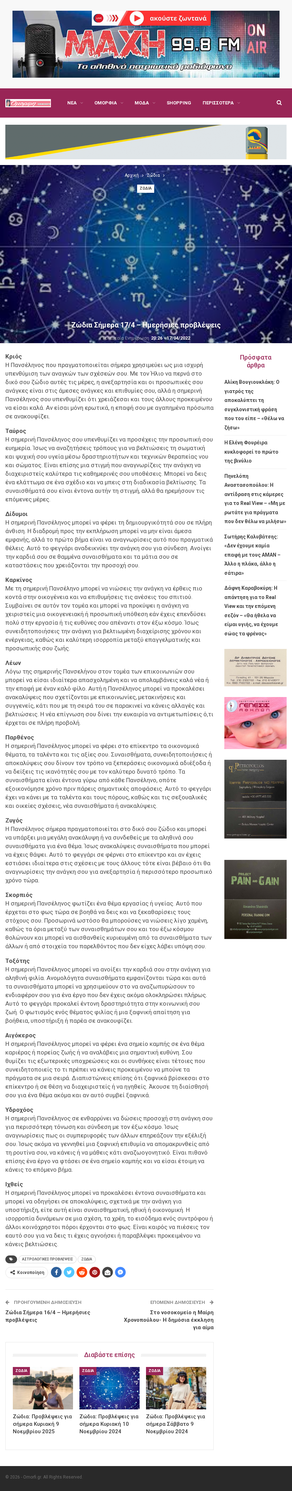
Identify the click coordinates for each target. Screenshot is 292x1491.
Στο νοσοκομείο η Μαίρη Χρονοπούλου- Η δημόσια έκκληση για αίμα (169, 1320)
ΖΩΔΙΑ (86, 1259)
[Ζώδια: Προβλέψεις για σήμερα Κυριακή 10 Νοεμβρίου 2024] (109, 1388)
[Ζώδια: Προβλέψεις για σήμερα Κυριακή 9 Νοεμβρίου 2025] (43, 1388)
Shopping (179, 102)
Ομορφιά (105, 102)
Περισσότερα (218, 102)
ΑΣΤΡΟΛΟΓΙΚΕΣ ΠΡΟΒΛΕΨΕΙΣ (47, 1259)
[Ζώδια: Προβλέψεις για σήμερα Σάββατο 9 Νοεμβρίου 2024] (176, 1388)
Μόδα (142, 102)
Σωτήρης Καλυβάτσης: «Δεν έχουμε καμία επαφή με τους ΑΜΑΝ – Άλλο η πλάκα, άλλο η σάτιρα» (252, 555)
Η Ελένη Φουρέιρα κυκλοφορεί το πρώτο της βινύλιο (251, 452)
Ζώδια (146, 188)
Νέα (72, 102)
